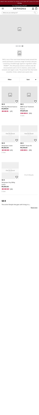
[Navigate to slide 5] (23, 46)
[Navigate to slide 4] (21, 46)
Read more (34, 207)
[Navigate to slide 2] (18, 46)
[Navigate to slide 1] (16, 46)
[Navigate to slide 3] (19, 46)
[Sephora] (19, 9)
